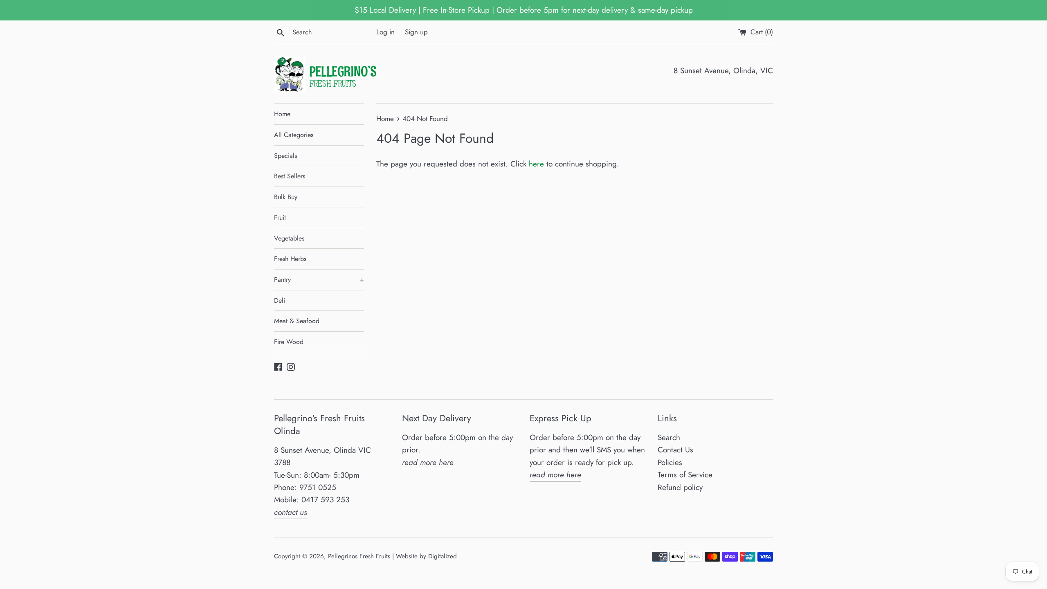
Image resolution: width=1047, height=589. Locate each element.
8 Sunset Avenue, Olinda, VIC (723, 70)
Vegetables (289, 238)
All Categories (293, 134)
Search (669, 437)
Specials (285, 155)
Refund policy (680, 487)
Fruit (280, 217)
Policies (670, 462)
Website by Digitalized (426, 556)
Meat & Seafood (296, 321)
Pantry (319, 279)
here (536, 163)
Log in (385, 32)
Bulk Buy (285, 197)
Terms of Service (685, 474)
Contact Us (675, 449)
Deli (279, 300)
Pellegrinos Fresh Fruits (359, 556)
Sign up (416, 32)
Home (282, 114)
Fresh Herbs (290, 258)
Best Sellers (289, 176)
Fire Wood (288, 341)
